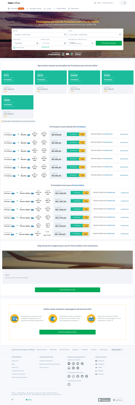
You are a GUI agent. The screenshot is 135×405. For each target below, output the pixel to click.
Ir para (70, 31)
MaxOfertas (75, 8)
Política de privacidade (19, 377)
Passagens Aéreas (35, 8)
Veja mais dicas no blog (67, 290)
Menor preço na (102, 134)
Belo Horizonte (42, 349)
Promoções (104, 349)
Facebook (101, 361)
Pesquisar (74, 134)
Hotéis (49, 9)
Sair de (15, 31)
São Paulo (53, 349)
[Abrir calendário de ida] (37, 43)
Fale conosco (44, 367)
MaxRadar (17, 8)
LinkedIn (100, 371)
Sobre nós (15, 361)
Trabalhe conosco (18, 371)
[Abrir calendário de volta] (65, 43)
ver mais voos (124, 134)
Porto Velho (78, 185)
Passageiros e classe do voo (77, 39)
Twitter (100, 367)
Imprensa (15, 367)
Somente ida (45, 47)
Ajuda (99, 3)
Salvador (75, 349)
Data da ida (16, 39)
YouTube (100, 374)
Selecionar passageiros (81, 43)
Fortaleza (81, 127)
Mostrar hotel (19, 47)
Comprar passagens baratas (67, 332)
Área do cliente (108, 3)
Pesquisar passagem (109, 43)
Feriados (94, 349)
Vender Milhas (61, 8)
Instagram (101, 364)
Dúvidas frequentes (46, 361)
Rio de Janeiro (64, 349)
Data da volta (45, 39)
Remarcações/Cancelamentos (50, 364)
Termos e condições (18, 374)
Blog (13, 364)
